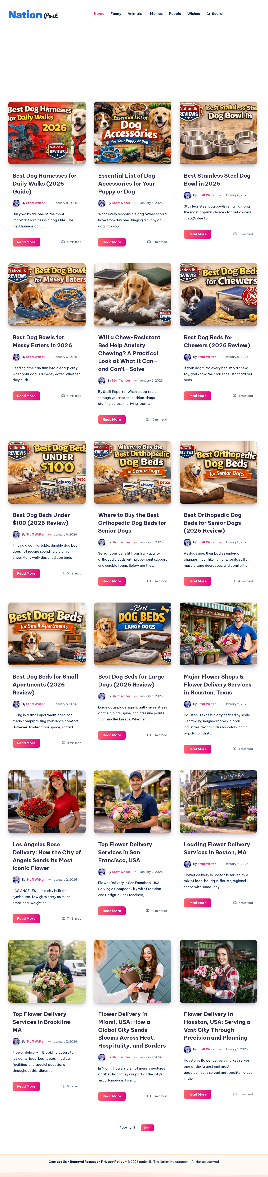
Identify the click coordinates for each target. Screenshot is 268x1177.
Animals (135, 14)
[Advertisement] (134, 55)
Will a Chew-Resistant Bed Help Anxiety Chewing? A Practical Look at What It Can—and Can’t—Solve (129, 353)
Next (147, 1127)
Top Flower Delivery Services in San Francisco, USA (125, 852)
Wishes (193, 14)
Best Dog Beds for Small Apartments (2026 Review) (45, 684)
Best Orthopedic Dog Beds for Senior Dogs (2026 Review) (213, 522)
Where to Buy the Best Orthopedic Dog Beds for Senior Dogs (132, 522)
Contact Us (58, 1162)
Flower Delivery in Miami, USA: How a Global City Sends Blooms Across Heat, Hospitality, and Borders (132, 1030)
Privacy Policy (112, 1162)
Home (99, 14)
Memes (156, 14)
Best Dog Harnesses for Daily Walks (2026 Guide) (45, 183)
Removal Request (84, 1162)
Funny (116, 14)
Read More (28, 243)
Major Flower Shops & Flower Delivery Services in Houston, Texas (217, 684)
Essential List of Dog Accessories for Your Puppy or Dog (126, 183)
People (175, 14)
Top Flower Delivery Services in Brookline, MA (42, 1022)
